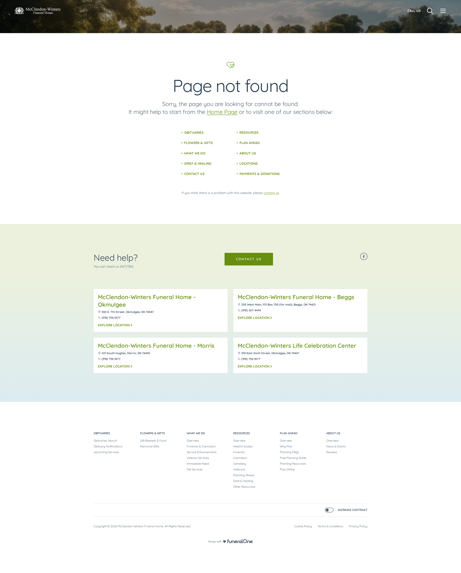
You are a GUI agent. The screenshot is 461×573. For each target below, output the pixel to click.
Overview (193, 440)
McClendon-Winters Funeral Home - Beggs (296, 297)
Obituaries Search (105, 440)
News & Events (336, 446)
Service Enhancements (202, 452)
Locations (249, 163)
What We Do (194, 153)
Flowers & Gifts (198, 143)
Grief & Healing (198, 163)
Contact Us (194, 174)
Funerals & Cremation (201, 446)
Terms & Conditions (330, 526)
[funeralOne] (240, 541)
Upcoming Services (106, 452)
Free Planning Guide (293, 458)
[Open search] (430, 10)
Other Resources (244, 486)
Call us (414, 11)
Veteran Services (198, 458)
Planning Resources (293, 463)
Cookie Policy (303, 526)
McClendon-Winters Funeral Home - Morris (156, 345)
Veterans (239, 469)
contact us (271, 193)
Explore (114, 325)
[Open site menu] (443, 10)
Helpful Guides (243, 446)
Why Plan (286, 446)
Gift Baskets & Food (153, 440)
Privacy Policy (358, 526)
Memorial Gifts (149, 446)
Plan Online (287, 469)
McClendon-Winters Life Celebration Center (297, 345)
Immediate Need (198, 463)
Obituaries (193, 132)
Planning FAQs (289, 452)
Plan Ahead (250, 143)
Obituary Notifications (108, 446)
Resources (249, 132)
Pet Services (195, 469)
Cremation (240, 458)
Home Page (222, 111)
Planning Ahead (243, 475)
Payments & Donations (260, 174)
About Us (248, 153)
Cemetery (239, 463)
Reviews (331, 452)
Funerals (239, 452)
